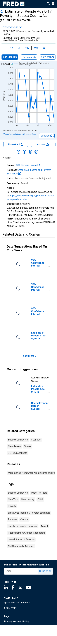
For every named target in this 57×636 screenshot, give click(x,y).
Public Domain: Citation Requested (26, 532)
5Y (19, 48)
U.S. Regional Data (17, 453)
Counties (36, 439)
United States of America (21, 539)
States (27, 446)
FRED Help (10, 607)
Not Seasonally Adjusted (21, 546)
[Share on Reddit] (30, 152)
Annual (44, 526)
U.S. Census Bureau (27, 165)
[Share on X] (18, 152)
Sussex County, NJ (18, 439)
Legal (7, 616)
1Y (11, 48)
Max (36, 48)
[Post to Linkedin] (36, 152)
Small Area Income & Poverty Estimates (29, 512)
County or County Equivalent (22, 526)
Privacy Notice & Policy (16, 621)
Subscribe (45, 571)
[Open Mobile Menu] (52, 4)
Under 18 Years (39, 492)
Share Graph (14, 144)
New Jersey (14, 446)
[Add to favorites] (2, 11)
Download (28, 57)
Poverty (12, 506)
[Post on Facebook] (24, 152)
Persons (12, 519)
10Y (27, 48)
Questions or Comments (17, 602)
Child (40, 499)
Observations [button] (11, 27)
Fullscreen (45, 135)
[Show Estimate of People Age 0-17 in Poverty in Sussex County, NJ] (35, 64)
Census (24, 519)
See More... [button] (29, 355)
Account (41, 144)
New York (13, 499)
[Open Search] (48, 4)
